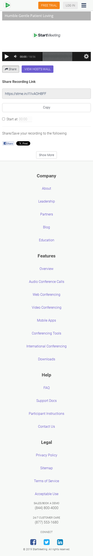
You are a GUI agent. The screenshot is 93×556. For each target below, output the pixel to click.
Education (46, 240)
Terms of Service (46, 481)
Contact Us (46, 426)
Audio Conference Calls (46, 282)
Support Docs (46, 401)
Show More (46, 155)
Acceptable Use (46, 494)
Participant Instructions (46, 414)
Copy (46, 107)
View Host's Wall (37, 69)
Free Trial (49, 5)
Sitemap (46, 468)
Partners (46, 214)
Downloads (46, 359)
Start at (12, 119)
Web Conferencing (46, 295)
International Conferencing (46, 346)
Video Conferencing (46, 307)
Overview (46, 269)
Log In (70, 5)
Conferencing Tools (46, 333)
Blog (46, 227)
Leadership (46, 201)
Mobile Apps (46, 320)
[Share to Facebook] (8, 143)
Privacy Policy (46, 455)
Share (12, 69)
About (46, 188)
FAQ (46, 388)
